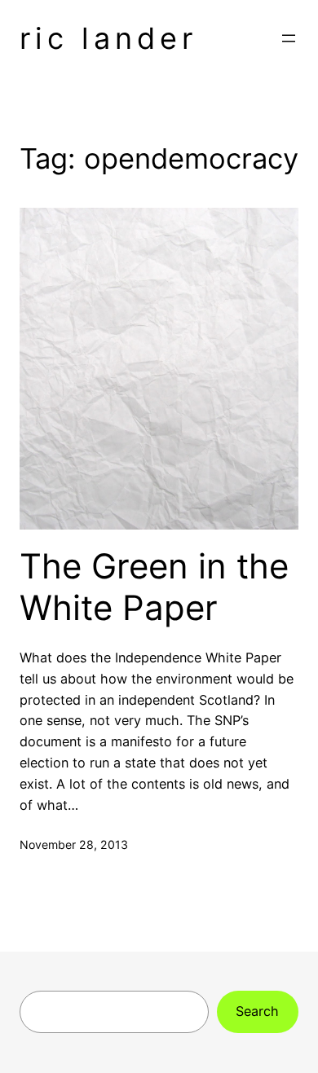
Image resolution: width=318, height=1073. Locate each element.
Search (257, 1011)
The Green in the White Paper (154, 586)
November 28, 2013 (74, 844)
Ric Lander (108, 38)
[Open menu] (288, 38)
